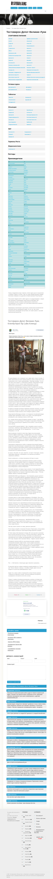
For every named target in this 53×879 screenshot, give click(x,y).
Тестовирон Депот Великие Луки (19, 28)
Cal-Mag (27, 844)
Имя (8, 658)
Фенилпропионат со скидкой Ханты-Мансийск (39, 831)
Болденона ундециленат (26, 832)
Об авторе (26, 614)
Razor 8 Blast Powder (27, 848)
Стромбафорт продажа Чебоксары (14, 649)
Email (22, 658)
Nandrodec (27, 838)
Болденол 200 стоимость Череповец (15, 638)
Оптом (34, 8)
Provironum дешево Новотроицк (13, 634)
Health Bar (27, 854)
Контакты (40, 8)
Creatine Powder (28, 822)
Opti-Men (27, 826)
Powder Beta (28, 856)
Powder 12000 (28, 815)
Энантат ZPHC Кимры (14, 642)
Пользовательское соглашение (13, 820)
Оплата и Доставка (23, 8)
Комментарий (10, 664)
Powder (26, 859)
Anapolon (27, 851)
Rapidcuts (27, 828)
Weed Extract (28, 864)
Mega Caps (27, 835)
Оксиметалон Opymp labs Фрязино (15, 645)
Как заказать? (14, 8)
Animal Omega (28, 840)
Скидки (30, 8)
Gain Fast (27, 862)
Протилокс (27, 819)
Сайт (35, 658)
